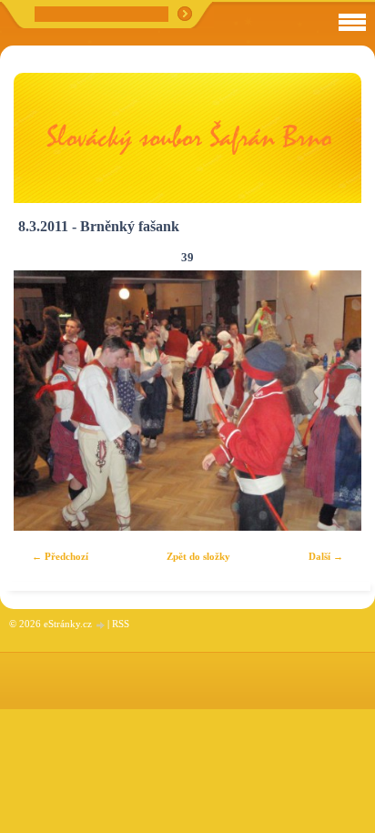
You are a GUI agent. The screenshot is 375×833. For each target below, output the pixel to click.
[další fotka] (331, 401)
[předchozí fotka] (43, 401)
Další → (326, 556)
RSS (120, 623)
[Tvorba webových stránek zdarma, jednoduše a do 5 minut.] (101, 625)
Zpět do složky (198, 556)
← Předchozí (60, 556)
